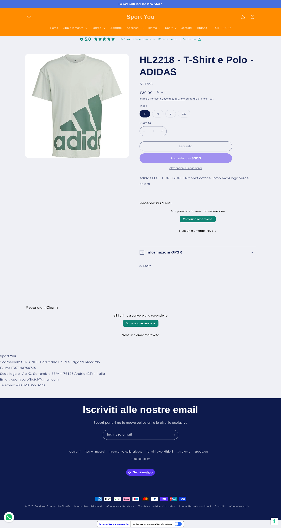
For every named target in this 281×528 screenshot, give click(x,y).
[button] (29, 16)
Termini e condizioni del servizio (156, 506)
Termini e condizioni (159, 451)
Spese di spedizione (172, 98)
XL (186, 114)
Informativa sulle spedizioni (195, 506)
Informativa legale (239, 506)
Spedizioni (201, 451)
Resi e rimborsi (95, 451)
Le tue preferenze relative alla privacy (152, 524)
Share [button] (147, 265)
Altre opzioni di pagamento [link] (185, 168)
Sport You (40, 506)
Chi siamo (183, 451)
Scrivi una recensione (197, 219)
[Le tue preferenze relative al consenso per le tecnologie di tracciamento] (274, 521)
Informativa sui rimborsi (88, 506)
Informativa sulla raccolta (113, 524)
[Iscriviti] (173, 435)
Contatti (74, 451)
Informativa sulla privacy (126, 451)
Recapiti (219, 506)
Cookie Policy (141, 458)
